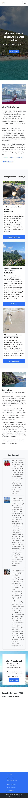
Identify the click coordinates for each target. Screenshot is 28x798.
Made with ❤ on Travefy (19, 795)
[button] (9, 774)
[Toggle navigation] (24, 2)
